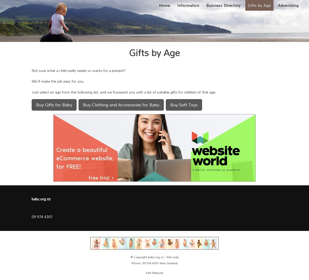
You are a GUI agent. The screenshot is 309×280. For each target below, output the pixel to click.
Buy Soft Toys (184, 104)
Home (164, 5)
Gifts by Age (259, 5)
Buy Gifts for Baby (54, 104)
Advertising (288, 5)
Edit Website (154, 273)
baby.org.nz (156, 257)
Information (188, 5)
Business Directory (223, 5)
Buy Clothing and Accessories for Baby (121, 104)
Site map (172, 257)
